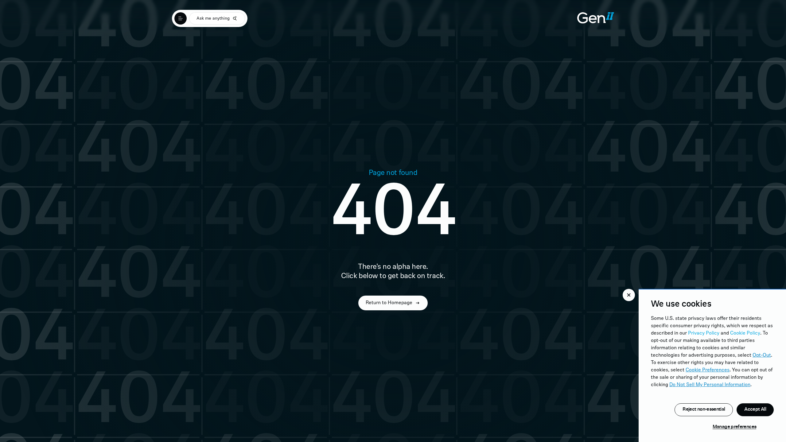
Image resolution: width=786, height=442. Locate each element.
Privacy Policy (703, 333)
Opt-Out (762, 355)
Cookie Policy (745, 333)
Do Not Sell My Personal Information (709, 384)
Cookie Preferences (708, 370)
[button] (629, 295)
